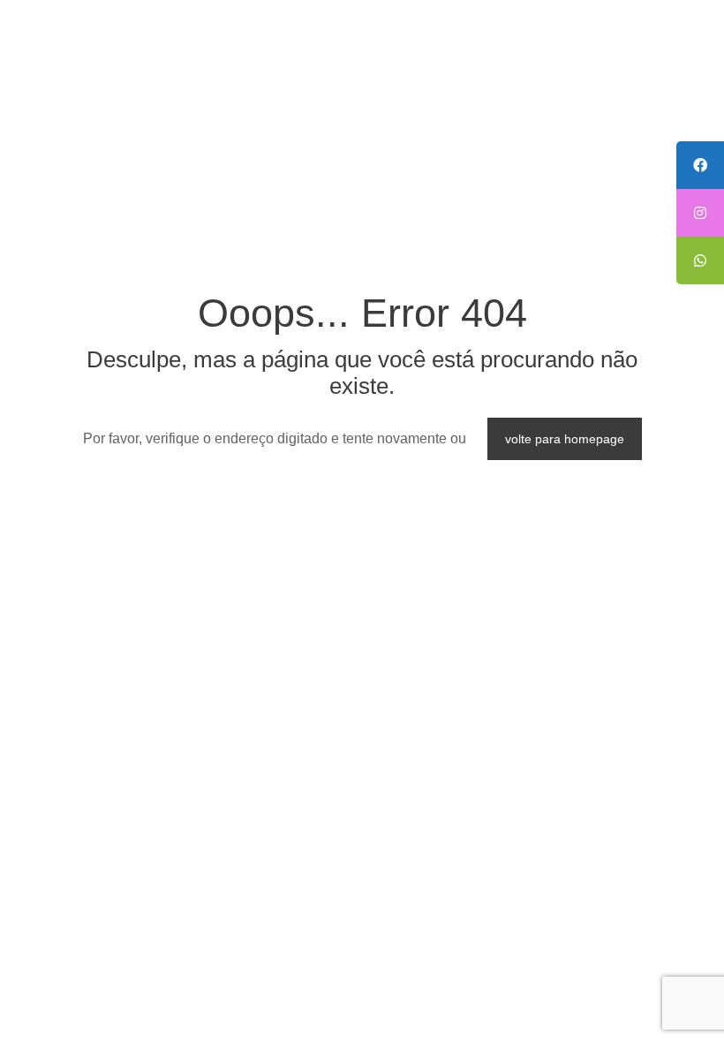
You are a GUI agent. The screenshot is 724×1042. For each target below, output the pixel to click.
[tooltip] (700, 165)
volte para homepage (564, 439)
